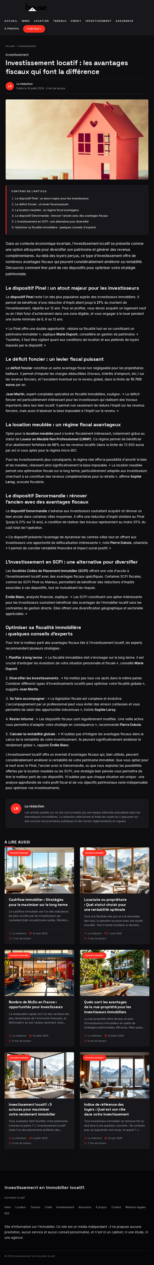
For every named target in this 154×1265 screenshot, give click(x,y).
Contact (34, 28)
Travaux (60, 21)
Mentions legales (135, 1207)
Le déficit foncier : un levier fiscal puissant (41, 204)
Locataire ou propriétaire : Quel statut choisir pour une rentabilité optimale (105, 904)
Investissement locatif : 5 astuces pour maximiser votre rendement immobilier (32, 1109)
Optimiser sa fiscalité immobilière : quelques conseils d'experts (55, 227)
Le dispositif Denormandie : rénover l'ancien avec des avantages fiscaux (61, 215)
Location (41, 21)
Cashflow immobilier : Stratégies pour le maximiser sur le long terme (38, 902)
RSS (7, 1213)
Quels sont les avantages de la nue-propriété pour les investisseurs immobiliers (107, 1007)
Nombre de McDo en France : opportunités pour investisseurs (36, 1004)
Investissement (98, 21)
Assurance (125, 21)
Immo (26, 21)
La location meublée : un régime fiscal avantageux (47, 210)
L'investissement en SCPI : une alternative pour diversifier (52, 221)
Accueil (11, 21)
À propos (12, 28)
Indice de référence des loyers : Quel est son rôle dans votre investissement (106, 1109)
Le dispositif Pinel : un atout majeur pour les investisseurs (52, 198)
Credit (76, 21)
